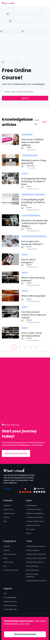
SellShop (6, 546)
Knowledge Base (10, 597)
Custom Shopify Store (35, 521)
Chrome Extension (10, 570)
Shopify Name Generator (36, 580)
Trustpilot (7, 489)
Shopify (6, 550)
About (28, 533)
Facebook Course (33, 525)
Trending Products (33, 509)
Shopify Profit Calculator (36, 554)
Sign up (25, 98)
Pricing (6, 517)
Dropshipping (31, 505)
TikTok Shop (8, 562)
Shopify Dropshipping (34, 513)
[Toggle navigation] (46, 3)
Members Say (9, 513)
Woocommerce (10, 554)
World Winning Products (35, 546)
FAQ (5, 593)
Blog (5, 521)
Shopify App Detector (35, 562)
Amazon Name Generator (32, 575)
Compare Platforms (34, 517)
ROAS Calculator (32, 570)
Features (7, 505)
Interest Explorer (32, 550)
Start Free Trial (10, 609)
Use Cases (30, 529)
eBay (5, 558)
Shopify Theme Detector (36, 558)
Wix (4, 566)
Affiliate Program (10, 605)
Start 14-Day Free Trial (16, 453)
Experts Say (8, 509)
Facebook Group (10, 601)
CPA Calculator (32, 566)
